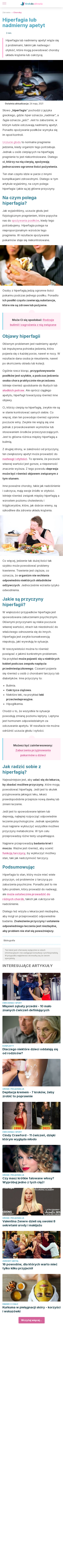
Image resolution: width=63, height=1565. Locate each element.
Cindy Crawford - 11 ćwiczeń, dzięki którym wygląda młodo (28, 1137)
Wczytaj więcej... (31, 1320)
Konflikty (8, 1046)
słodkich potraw (13, 390)
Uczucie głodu (11, 142)
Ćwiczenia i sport (12, 1003)
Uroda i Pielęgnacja (13, 1089)
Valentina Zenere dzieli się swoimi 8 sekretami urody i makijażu (28, 1223)
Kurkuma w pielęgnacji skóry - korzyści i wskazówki (31, 1309)
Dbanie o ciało (10, 1304)
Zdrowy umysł (10, 1261)
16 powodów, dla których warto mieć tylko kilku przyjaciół (29, 1266)
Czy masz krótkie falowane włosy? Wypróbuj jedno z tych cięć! (28, 1180)
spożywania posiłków (25, 220)
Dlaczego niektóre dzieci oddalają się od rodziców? (30, 1051)
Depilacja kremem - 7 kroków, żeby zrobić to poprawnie (28, 1094)
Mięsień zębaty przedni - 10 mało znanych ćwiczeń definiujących (26, 1008)
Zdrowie (6, 12)
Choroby (17, 12)
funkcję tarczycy (13, 853)
